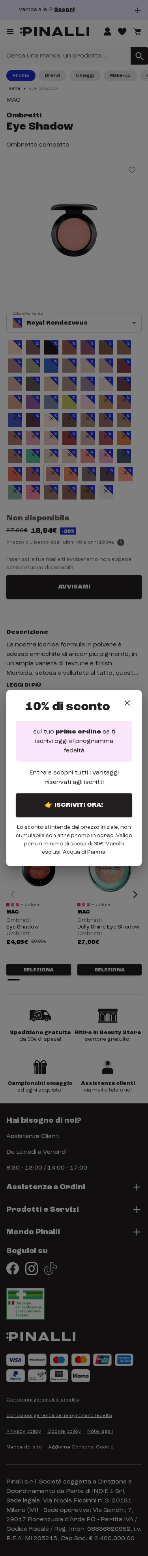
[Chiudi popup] (127, 703)
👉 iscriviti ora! (74, 805)
